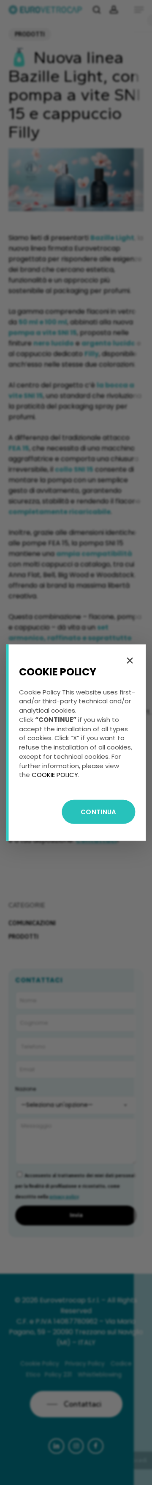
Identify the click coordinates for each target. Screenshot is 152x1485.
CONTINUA (98, 811)
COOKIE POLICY (55, 774)
